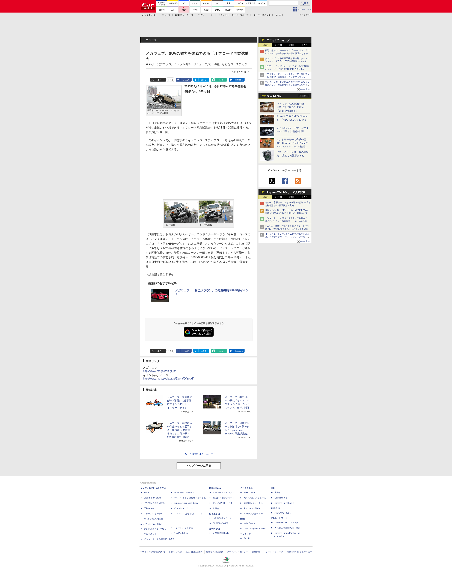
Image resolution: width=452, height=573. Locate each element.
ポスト (160, 80)
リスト (171, 80)
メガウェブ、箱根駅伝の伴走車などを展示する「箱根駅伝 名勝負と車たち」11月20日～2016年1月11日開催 (180, 430)
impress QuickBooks (284, 503)
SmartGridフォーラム (184, 492)
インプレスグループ (273, 552)
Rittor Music (215, 488)
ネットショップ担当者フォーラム (190, 498)
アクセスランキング (278, 40)
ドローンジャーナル (153, 513)
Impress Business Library (186, 503)
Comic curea (281, 498)
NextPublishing (181, 533)
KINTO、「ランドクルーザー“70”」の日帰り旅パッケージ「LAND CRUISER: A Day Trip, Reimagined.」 (287, 69)
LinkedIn (239, 80)
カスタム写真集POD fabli (287, 528)
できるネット (150, 534)
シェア (186, 80)
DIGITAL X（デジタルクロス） (188, 513)
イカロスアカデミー (253, 513)
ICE (273, 488)
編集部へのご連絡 (214, 552)
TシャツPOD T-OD (222, 503)
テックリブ (245, 534)
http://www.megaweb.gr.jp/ (159, 370)
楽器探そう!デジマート (223, 498)
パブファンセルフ (283, 513)
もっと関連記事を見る (197, 453)
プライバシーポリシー (237, 552)
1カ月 (305, 45)
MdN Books (249, 523)
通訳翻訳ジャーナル (253, 503)
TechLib (247, 538)
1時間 (265, 45)
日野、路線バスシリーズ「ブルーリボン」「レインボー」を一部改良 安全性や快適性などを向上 (287, 53)
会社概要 (256, 552)
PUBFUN (275, 508)
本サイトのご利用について (152, 552)
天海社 (278, 492)
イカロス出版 (246, 488)
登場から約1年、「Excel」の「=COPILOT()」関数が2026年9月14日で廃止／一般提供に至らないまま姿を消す (287, 213)
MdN (242, 519)
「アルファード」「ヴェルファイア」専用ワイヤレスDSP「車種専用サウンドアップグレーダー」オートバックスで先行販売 (287, 77)
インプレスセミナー (183, 508)
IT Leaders (149, 508)
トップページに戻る (198, 465)
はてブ (204, 80)
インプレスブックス (183, 528)
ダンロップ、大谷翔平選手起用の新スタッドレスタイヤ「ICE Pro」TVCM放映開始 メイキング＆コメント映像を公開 (287, 61)
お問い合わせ (175, 552)
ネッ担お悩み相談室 (153, 519)
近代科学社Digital (221, 533)
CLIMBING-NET (220, 523)
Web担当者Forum (152, 498)
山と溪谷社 (214, 513)
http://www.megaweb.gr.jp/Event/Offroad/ (168, 378)
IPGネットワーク (279, 518)
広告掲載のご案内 (194, 552)
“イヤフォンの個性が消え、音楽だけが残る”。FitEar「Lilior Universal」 (291, 107)
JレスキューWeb (252, 508)
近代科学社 (214, 528)
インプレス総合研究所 (154, 503)
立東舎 (216, 508)
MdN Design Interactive (255, 528)
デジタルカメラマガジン (155, 528)
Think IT (147, 492)
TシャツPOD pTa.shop (286, 522)
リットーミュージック (223, 492)
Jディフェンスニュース (255, 498)
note (221, 80)
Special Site (274, 96)
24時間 (278, 45)
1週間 (292, 45)
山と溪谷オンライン (222, 518)
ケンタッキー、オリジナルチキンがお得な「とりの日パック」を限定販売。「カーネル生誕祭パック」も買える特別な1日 (287, 221)
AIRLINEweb (250, 492)
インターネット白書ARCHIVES (159, 539)
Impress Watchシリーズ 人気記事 (286, 192)
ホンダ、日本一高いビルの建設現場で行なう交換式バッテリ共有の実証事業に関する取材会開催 (287, 85)
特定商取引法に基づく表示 (299, 552)
